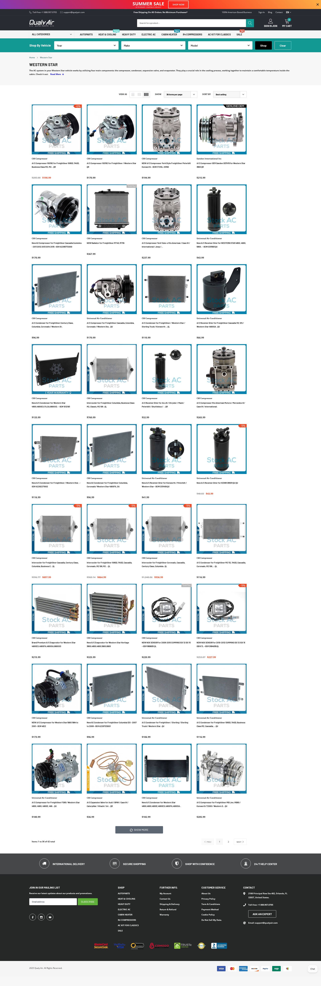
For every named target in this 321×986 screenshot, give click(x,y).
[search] (250, 23)
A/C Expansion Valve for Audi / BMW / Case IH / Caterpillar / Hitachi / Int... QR (107, 804)
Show (158, 94)
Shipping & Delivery (170, 904)
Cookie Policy (208, 914)
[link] (57, 129)
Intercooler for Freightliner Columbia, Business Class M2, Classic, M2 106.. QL (110, 405)
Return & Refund (168, 909)
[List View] (133, 94)
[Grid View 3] (139, 94)
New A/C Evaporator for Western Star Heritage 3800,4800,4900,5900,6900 (108, 644)
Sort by (206, 94)
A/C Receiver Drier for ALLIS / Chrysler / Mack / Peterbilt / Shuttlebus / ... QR (163, 405)
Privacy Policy (208, 898)
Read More (55, 74)
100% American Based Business (237, 12)
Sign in (261, 12)
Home (32, 57)
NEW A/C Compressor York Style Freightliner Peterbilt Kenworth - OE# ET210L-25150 (166, 165)
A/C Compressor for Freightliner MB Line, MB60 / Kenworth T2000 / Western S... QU (219, 804)
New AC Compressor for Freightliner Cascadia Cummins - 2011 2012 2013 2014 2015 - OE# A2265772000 (57, 245)
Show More (140, 829)
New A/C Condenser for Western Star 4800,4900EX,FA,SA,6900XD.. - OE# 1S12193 (51, 405)
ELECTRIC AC (149, 34)
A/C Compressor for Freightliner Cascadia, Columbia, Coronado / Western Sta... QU (110, 325)
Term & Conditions (210, 904)
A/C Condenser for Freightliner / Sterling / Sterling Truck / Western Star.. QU (165, 724)
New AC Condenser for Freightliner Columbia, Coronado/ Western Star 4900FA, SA (107, 485)
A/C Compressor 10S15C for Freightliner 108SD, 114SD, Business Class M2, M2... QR (55, 165)
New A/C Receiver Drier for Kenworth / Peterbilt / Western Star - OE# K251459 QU (164, 485)
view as (123, 94)
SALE (239, 34)
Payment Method (210, 909)
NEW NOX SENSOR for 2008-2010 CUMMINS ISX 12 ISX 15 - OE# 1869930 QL (166, 644)
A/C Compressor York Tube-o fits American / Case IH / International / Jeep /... (166, 245)
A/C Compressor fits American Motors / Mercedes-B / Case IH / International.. (221, 405)
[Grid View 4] (146, 94)
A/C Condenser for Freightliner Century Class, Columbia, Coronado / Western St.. (52, 325)
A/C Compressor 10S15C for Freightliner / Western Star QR (111, 165)
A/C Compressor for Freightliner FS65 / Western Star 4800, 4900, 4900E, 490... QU (56, 804)
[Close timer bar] (317, 4)
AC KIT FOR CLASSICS (219, 34)
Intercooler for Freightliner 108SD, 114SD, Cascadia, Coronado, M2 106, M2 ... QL (109, 564)
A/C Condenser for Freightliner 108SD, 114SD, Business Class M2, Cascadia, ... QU (221, 724)
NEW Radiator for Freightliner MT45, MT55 (105, 243)
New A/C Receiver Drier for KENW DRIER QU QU (217, 483)
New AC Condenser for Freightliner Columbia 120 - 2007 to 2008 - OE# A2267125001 (112, 724)
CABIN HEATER (169, 34)
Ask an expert (262, 914)
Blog (270, 12)
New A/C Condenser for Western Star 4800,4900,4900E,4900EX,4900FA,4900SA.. (161, 804)
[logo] (41, 23)
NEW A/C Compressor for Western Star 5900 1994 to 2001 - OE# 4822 (55, 724)
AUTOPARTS (86, 34)
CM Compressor (39, 159)
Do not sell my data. (211, 920)
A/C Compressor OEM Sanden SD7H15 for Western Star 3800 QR (221, 165)
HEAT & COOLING (107, 34)
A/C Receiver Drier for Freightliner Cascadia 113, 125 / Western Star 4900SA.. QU (220, 325)
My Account (165, 893)
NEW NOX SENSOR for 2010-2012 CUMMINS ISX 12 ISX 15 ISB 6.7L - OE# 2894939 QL (221, 644)
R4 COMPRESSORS (192, 34)
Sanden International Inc (209, 159)
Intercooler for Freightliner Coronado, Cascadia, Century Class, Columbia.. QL (163, 564)
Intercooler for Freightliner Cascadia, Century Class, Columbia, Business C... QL (55, 564)
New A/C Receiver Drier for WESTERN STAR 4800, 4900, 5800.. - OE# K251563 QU (221, 245)
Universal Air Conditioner (209, 238)
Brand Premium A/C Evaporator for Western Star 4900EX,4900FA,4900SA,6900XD (54, 644)
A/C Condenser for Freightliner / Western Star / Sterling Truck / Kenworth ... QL (163, 325)
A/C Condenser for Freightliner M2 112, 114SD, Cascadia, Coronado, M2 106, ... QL (221, 564)
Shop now (178, 4)
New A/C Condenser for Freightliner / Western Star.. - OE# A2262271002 (56, 485)
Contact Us (165, 898)
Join (274, 26)
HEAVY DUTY (129, 34)
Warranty (164, 914)
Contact (279, 12)
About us (205, 893)
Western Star (46, 57)
